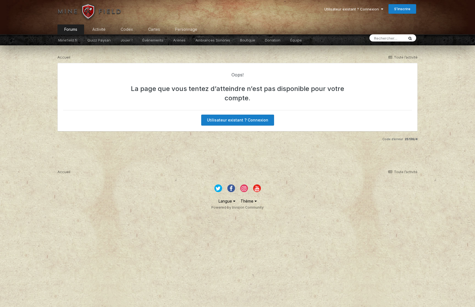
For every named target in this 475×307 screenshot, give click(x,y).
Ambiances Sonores (212, 40)
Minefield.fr (68, 40)
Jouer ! (126, 40)
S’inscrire (402, 9)
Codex (127, 29)
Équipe (296, 40)
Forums (70, 29)
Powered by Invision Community (237, 207)
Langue (226, 201)
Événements (152, 40)
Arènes (179, 40)
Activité (99, 29)
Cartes (154, 29)
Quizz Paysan (99, 40)
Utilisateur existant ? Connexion (352, 9)
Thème (248, 201)
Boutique (247, 40)
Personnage (186, 29)
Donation (272, 40)
